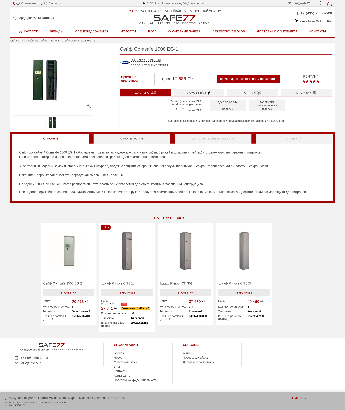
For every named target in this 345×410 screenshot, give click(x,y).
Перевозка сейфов (196, 357)
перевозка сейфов (228, 31)
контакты (317, 31)
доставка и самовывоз (277, 31)
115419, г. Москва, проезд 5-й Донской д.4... (176, 3)
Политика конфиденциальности (135, 380)
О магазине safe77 (126, 362)
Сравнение (24, 3)
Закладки (50, 3)
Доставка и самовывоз (198, 362)
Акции (187, 353)
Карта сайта (122, 375)
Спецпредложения (91, 31)
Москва (48, 18)
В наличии (68, 292)
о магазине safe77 (184, 31)
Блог (152, 31)
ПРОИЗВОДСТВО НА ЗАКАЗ (67, 349)
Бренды (56, 31)
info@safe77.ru (303, 3)
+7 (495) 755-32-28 (315, 13)
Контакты (120, 371)
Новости (128, 31)
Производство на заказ (191, 23)
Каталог (30, 31)
